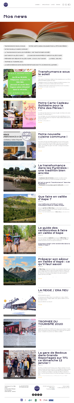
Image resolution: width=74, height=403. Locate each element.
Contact (53, 4)
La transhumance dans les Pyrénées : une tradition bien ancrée (27, 52)
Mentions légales (66, 386)
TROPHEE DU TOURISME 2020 (13, 61)
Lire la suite (40, 88)
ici (49, 120)
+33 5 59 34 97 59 (24, 386)
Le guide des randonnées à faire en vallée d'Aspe (44, 55)
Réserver (58, 4)
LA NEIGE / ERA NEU (55, 58)
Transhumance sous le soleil (14, 46)
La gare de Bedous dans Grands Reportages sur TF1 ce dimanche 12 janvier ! (30, 64)
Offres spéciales (45, 4)
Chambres (37, 4)
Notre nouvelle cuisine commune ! (16, 49)
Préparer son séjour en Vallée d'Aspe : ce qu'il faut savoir (25, 58)
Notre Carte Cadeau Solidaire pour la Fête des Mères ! (48, 46)
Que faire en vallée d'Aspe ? (14, 55)
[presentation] (5, 301)
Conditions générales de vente (63, 387)
